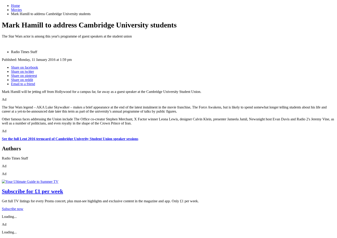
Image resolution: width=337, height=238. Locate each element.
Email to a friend (23, 84)
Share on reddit (22, 80)
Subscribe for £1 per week (32, 191)
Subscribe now (12, 209)
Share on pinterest (24, 76)
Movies (16, 10)
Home (15, 6)
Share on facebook (24, 67)
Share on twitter (22, 71)
